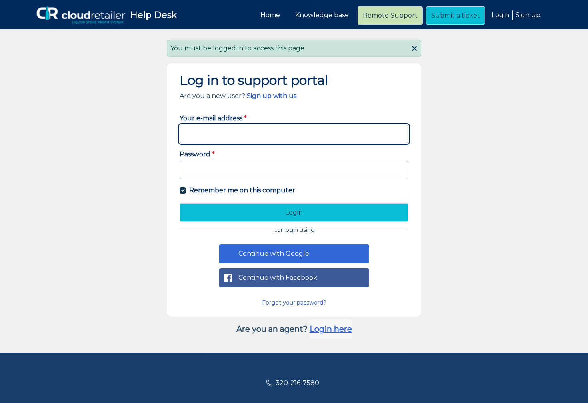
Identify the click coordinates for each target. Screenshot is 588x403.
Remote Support (390, 15)
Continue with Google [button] (273, 253)
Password (197, 154)
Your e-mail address (213, 118)
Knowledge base (322, 15)
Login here (331, 329)
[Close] (414, 47)
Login (500, 15)
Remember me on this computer (242, 190)
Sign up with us (271, 96)
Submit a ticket (455, 15)
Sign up (528, 15)
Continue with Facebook (277, 277)
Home (270, 15)
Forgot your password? (294, 302)
